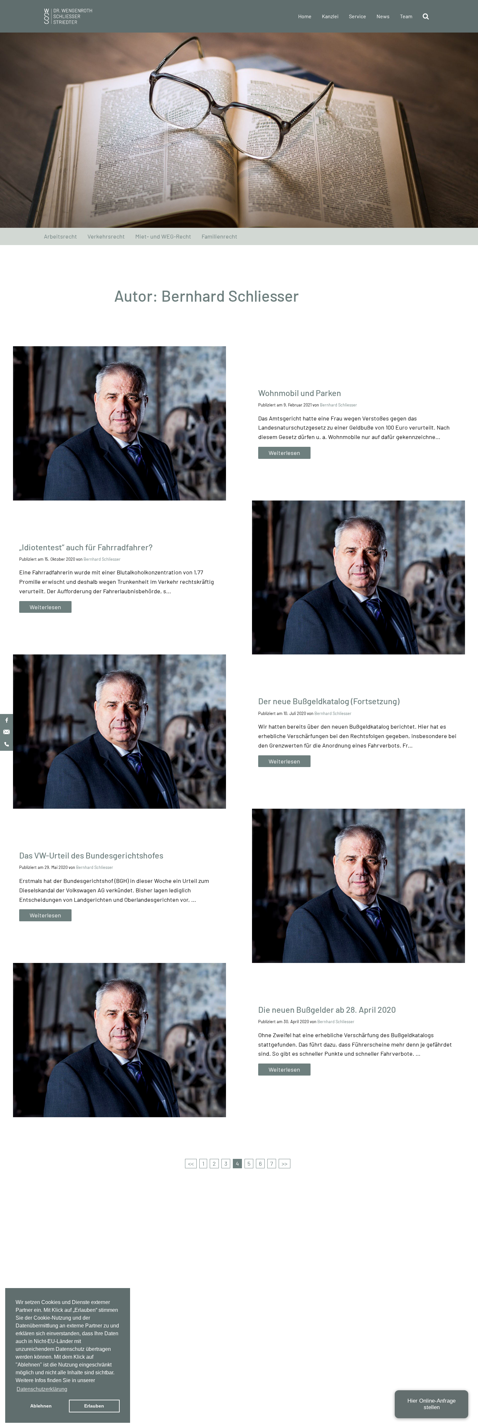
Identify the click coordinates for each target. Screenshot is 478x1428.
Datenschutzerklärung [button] (42, 1389)
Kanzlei (330, 16)
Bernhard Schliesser (338, 404)
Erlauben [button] (94, 1405)
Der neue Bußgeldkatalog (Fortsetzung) (328, 701)
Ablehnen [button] (41, 1405)
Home (305, 16)
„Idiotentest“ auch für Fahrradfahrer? (86, 547)
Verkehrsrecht (106, 236)
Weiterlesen (284, 452)
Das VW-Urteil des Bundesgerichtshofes (91, 855)
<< (191, 1163)
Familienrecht (219, 236)
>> (284, 1163)
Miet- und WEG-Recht (163, 236)
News (383, 16)
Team (406, 16)
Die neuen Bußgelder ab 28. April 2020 (327, 1009)
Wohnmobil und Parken (299, 393)
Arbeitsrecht (60, 236)
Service (357, 16)
